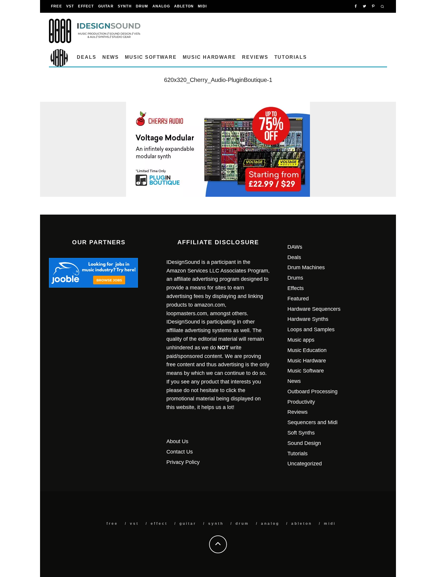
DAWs (294, 247)
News (110, 57)
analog (161, 6)
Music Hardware (209, 57)
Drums (295, 278)
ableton (184, 6)
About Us (177, 441)
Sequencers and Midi (312, 422)
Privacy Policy (183, 462)
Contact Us (179, 452)
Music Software (151, 57)
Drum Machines (306, 267)
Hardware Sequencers (313, 309)
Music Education (307, 350)
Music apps (300, 340)
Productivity (301, 402)
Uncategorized (304, 464)
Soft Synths (301, 433)
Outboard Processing (312, 391)
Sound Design (304, 443)
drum (142, 6)
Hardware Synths (307, 319)
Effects (295, 288)
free (56, 6)
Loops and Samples (311, 329)
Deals (86, 57)
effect (86, 6)
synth (125, 6)
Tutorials (290, 57)
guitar (106, 6)
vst (70, 6)
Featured (298, 299)
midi (202, 6)
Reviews (255, 57)
